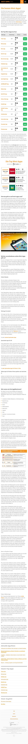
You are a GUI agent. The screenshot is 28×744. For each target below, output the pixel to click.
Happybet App (4, 74)
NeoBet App (3, 104)
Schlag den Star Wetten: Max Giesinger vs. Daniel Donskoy (13, 648)
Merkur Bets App (4, 99)
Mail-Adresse (19, 21)
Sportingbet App (4, 79)
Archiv (14, 713)
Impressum (14, 716)
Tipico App (3, 38)
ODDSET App (4, 687)
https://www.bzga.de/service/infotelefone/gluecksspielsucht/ (10, 729)
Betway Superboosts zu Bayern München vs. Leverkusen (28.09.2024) (13, 651)
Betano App (3, 89)
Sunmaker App (4, 124)
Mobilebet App (4, 63)
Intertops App (4, 114)
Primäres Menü (25, 1)
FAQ (14, 711)
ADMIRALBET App (5, 84)
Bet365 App (3, 53)
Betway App (3, 43)
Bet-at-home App (4, 58)
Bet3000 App (4, 94)
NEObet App (3, 676)
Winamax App (4, 129)
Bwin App (3, 48)
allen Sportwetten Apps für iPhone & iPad (11, 368)
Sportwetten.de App (4, 68)
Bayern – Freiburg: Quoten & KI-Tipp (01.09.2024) (11, 662)
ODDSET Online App (4, 109)
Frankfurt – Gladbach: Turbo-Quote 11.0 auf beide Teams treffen (13, 655)
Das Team (3, 704)
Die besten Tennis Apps (6, 701)
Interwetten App (4, 119)
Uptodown (16, 331)
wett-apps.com (7, 1)
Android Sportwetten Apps (10, 337)
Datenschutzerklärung (14, 718)
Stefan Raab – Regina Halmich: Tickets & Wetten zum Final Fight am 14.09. (13, 659)
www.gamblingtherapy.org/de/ (16, 728)
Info (25, 39)
